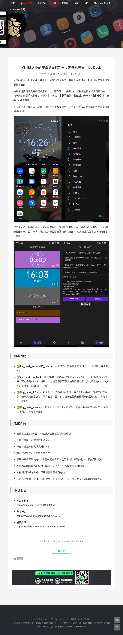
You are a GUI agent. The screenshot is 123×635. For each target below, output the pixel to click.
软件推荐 (64, 73)
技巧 (86, 3)
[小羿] (59, 541)
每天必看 (41, 3)
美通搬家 (59, 626)
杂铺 (108, 622)
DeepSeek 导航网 (46, 622)
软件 (54, 3)
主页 (12, 3)
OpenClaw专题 (17, 9)
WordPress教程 (82, 622)
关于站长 (55, 618)
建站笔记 (99, 622)
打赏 (62, 550)
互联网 (65, 3)
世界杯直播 (28, 622)
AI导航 (70, 626)
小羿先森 (77, 73)
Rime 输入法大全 (102, 3)
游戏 (76, 3)
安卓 (20, 559)
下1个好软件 (64, 622)
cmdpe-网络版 (45, 626)
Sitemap (81, 626)
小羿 (45, 618)
